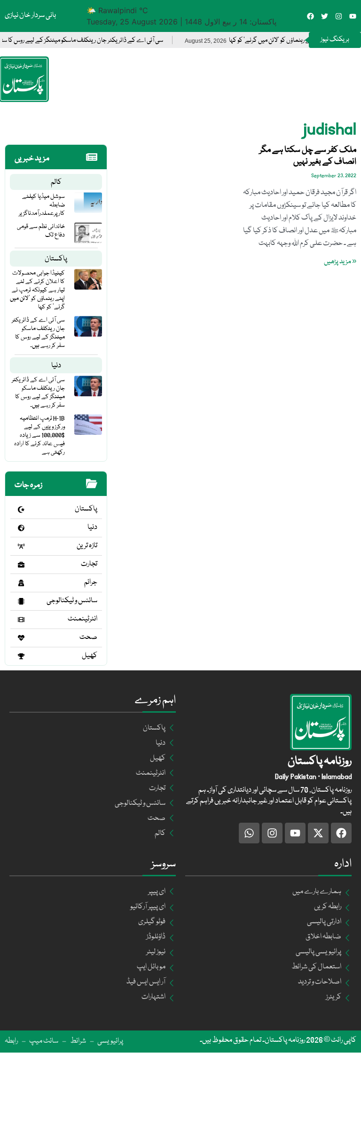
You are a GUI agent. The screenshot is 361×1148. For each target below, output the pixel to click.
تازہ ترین (87, 545)
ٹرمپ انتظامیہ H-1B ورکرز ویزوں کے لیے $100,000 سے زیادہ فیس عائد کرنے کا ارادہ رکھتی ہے (39, 435)
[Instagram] (338, 16)
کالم (56, 182)
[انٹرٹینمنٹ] (21, 619)
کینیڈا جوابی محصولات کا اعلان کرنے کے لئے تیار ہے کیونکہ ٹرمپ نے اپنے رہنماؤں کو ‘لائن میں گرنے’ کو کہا (37, 290)
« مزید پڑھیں (340, 262)
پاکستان (56, 259)
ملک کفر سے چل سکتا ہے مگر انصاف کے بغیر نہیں (307, 155)
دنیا (56, 365)
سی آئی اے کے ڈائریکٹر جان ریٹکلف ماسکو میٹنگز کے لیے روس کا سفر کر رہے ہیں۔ (38, 332)
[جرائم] (21, 583)
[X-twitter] (318, 833)
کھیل (89, 655)
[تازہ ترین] (21, 546)
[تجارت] (21, 564)
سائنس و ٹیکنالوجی (72, 600)
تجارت (89, 564)
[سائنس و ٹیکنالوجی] (21, 601)
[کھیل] (21, 656)
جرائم (90, 582)
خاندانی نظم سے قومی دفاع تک (41, 231)
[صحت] (21, 638)
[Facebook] (310, 16)
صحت (88, 637)
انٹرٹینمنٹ (82, 619)
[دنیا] (21, 528)
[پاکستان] (21, 509)
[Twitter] (324, 16)
